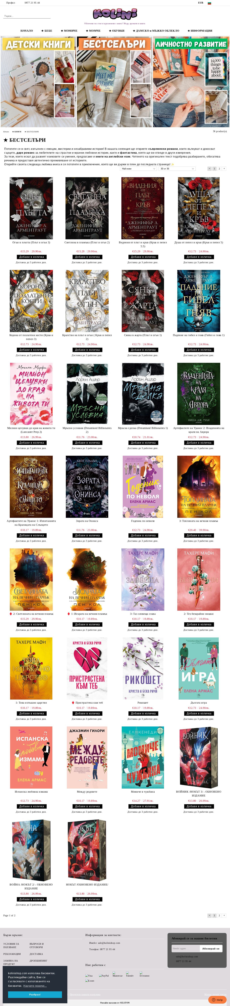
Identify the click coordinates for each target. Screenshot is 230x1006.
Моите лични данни (215, 994)
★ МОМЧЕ (93, 30)
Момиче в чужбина (143, 791)
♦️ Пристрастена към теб (87, 702)
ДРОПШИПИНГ (38, 961)
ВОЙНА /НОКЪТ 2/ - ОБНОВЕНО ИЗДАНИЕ (31, 886)
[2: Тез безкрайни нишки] (199, 579)
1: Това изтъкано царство (31, 702)
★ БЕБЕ (46, 30)
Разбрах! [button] (35, 994)
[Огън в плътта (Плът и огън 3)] (31, 208)
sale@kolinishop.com (109, 943)
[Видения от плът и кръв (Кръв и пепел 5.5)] (143, 208)
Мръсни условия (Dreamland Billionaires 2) (87, 430)
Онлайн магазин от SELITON (115, 1003)
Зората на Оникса (87, 520)
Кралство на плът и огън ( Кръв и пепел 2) (87, 337)
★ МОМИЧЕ (69, 30)
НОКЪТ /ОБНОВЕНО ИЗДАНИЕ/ (87, 884)
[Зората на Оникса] (87, 487)
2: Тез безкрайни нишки (198, 613)
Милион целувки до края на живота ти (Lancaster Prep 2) (31, 430)
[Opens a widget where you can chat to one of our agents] (217, 1000)
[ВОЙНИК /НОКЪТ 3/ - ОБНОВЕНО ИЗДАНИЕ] (199, 757)
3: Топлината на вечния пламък (198, 520)
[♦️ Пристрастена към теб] (87, 668)
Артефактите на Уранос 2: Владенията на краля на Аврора (198, 430)
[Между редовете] (87, 757)
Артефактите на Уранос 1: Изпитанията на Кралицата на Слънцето (31, 522)
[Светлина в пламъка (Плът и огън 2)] (87, 208)
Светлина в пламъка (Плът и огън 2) (87, 242)
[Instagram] (225, 3)
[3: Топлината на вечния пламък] (199, 487)
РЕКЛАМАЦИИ (12, 954)
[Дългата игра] (199, 668)
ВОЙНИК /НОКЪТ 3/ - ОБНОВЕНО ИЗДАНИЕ (198, 793)
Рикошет (143, 702)
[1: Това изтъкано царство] (31, 668)
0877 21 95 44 (32, 3)
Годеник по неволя (143, 520)
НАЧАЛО (27, 30)
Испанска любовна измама (31, 791)
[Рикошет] (143, 668)
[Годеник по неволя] (143, 487)
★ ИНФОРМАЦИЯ (200, 30)
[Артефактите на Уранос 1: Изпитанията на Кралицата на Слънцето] (31, 487)
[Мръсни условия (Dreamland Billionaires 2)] (87, 394)
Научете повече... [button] (35, 985)
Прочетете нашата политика (85, 994)
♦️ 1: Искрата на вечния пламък (87, 613)
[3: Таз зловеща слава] (143, 579)
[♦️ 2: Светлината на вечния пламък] (31, 579)
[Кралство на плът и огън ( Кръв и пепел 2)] (87, 301)
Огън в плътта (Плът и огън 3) (31, 242)
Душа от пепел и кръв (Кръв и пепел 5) (198, 242)
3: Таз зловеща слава (143, 613)
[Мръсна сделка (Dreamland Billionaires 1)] (143, 394)
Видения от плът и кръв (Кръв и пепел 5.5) (143, 244)
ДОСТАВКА (36, 954)
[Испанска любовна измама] (31, 757)
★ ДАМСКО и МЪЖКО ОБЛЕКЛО (156, 30)
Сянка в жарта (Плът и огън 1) (143, 335)
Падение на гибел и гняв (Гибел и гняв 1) (198, 335)
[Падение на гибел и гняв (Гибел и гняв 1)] (199, 301)
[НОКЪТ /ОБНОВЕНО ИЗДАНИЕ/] (87, 850)
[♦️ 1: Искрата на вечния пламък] (87, 579)
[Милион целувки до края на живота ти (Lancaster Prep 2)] (31, 394)
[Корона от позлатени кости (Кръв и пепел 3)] (31, 301)
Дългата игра (199, 702)
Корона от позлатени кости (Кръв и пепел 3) (31, 337)
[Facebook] (220, 3)
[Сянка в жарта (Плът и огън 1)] (143, 301)
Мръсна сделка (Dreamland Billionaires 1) (143, 428)
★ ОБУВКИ (116, 30)
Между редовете (87, 791)
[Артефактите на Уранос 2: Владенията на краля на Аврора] (199, 394)
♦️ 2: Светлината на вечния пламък (31, 613)
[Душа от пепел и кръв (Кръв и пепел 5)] (199, 208)
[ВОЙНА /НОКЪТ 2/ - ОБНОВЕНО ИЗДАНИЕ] (31, 850)
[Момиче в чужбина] (143, 757)
